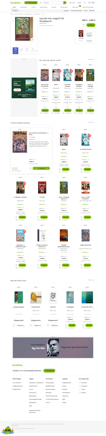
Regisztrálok (72, 2)
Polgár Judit (88, 200)
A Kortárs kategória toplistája (20, 123)
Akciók (85, 10)
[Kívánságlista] (84, 2)
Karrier (31, 389)
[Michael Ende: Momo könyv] (56, 75)
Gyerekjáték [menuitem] (76, 6)
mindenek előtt (35, 307)
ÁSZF (30, 406)
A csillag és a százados (78, 85)
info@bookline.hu (18, 386)
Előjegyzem (20, 325)
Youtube (83, 392)
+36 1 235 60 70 (17, 382)
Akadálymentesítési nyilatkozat (34, 411)
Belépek (79, 2)
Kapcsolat (65, 396)
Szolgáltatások (66, 382)
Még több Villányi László (18, 281)
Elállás (64, 402)
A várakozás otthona (87, 307)
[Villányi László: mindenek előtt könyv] (35, 297)
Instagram (84, 386)
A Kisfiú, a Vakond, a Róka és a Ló (42, 245)
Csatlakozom (49, 371)
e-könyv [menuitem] (33, 7)
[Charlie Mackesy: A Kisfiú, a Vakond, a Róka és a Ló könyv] (42, 235)
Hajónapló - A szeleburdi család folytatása (20, 245)
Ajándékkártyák (50, 386)
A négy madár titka (85, 245)
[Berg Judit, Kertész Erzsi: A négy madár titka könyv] (86, 235)
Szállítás (64, 389)
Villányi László (35, 310)
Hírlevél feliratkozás (51, 396)
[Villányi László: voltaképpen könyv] (70, 297)
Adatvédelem (33, 402)
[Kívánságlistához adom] (83, 24)
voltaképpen (70, 307)
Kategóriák (15, 10)
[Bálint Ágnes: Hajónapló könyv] (20, 235)
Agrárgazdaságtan (18, 307)
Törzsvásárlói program (76, 10)
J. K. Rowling (45, 88)
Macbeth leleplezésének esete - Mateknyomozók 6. (64, 245)
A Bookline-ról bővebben (36, 382)
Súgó (63, 399)
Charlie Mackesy (42, 248)
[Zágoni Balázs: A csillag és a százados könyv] (79, 75)
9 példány (91, 25)
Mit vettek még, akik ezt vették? (50, 60)
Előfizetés (91, 10)
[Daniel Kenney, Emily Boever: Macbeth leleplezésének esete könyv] (64, 235)
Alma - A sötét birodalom (85, 198)
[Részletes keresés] (40, 2)
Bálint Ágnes (20, 248)
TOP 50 (48, 402)
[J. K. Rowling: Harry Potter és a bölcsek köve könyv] (45, 75)
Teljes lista (90, 59)
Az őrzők (42, 197)
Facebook (84, 382)
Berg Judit (90, 88)
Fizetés (64, 386)
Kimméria (53, 307)
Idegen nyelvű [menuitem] (64, 7)
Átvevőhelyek (66, 392)
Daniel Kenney (63, 248)
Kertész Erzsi (88, 248)
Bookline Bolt (17, 389)
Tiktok (83, 389)
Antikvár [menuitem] (54, 7)
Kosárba (89, 41)
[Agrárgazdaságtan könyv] (18, 297)
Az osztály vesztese (67, 85)
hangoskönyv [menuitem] (43, 7)
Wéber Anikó (67, 88)
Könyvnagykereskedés (35, 399)
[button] (37, 50)
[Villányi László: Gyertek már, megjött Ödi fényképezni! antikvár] (24, 29)
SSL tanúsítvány (15, 425)
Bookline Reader (50, 389)
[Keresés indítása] (64, 2)
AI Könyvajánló (32, 2)
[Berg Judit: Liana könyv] (90, 75)
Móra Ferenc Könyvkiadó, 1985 (46, 25)
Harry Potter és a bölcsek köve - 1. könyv (44, 85)
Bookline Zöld (33, 386)
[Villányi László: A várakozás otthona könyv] (87, 297)
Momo (56, 84)
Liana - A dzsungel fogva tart (90, 85)
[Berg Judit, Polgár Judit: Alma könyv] (85, 187)
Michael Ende (56, 88)
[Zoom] (32, 39)
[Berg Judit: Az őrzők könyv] (42, 187)
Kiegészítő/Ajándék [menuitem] (88, 7)
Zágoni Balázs (78, 88)
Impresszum (32, 392)
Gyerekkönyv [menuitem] (23, 7)
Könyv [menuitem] (14, 7)
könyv (44, 65)
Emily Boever (64, 250)
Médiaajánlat (33, 396)
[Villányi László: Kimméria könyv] (53, 297)
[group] (15, 50)
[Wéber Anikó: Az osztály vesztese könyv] (67, 75)
